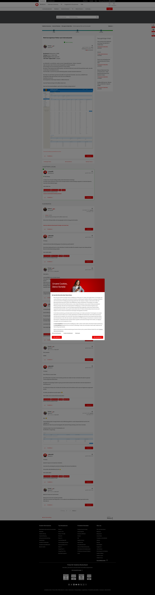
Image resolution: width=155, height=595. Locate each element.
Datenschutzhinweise (56, 333)
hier (73, 300)
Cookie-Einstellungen (68, 333)
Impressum (77, 333)
